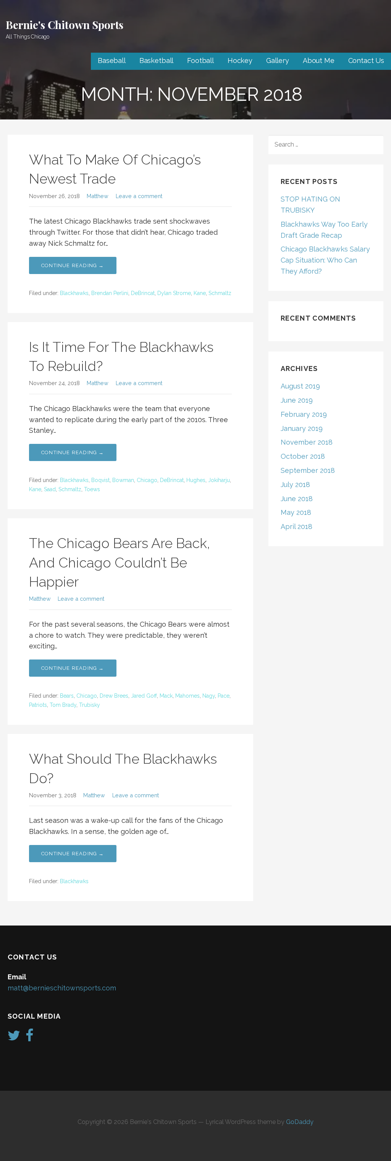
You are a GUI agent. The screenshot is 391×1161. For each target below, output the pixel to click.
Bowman (123, 480)
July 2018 (295, 485)
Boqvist (100, 480)
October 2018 (303, 456)
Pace (223, 696)
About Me (318, 60)
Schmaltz (219, 293)
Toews (92, 489)
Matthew (97, 196)
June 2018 (297, 499)
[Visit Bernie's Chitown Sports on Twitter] (14, 1038)
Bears (67, 696)
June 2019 (297, 400)
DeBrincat (143, 293)
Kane (200, 293)
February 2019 (304, 414)
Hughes (195, 480)
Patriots (38, 705)
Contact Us (366, 60)
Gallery (277, 60)
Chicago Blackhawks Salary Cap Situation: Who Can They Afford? (325, 260)
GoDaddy (299, 1122)
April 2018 (296, 526)
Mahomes (187, 696)
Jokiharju (219, 480)
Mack (166, 696)
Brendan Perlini (109, 293)
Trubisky (89, 705)
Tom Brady (63, 705)
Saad (50, 489)
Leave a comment (139, 196)
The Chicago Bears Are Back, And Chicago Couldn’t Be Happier (119, 562)
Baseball (112, 60)
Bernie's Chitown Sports (64, 25)
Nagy (208, 696)
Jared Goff (144, 696)
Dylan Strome (174, 293)
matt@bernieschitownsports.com (62, 988)
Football (200, 60)
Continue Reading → (72, 265)
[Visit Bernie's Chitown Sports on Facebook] (30, 1038)
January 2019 (302, 428)
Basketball (156, 60)
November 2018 (307, 442)
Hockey (240, 60)
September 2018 (308, 470)
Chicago (147, 480)
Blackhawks (74, 293)
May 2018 (296, 512)
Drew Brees (114, 696)
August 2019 (300, 386)
